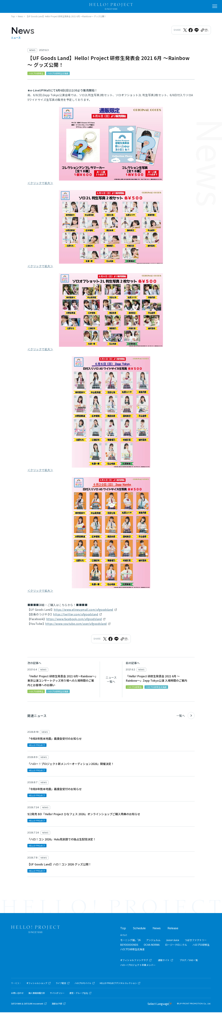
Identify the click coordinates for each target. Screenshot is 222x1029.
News (157, 928)
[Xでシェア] (185, 30)
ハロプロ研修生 (201, 944)
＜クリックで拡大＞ (40, 183)
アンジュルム (153, 940)
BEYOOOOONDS (129, 944)
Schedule (139, 928)
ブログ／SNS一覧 (189, 960)
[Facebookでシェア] (191, 30)
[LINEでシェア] (196, 30)
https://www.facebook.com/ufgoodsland (74, 619)
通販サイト (164, 960)
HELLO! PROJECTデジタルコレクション (118, 983)
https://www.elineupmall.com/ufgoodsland (83, 609)
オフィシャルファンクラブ (134, 960)
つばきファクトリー (196, 940)
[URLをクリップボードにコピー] (204, 30)
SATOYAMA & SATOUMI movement (27, 1003)
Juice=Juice (172, 940)
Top (123, 928)
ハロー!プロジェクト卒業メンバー (138, 965)
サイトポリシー (57, 993)
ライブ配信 (61, 983)
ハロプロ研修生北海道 (132, 949)
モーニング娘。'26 (130, 940)
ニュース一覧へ (111, 679)
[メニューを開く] (215, 6)
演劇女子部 (57, 1003)
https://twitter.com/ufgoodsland (75, 614)
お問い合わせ (17, 993)
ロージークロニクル (176, 944)
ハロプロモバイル (83, 983)
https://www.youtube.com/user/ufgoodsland (76, 624)
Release (173, 928)
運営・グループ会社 (78, 993)
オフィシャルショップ (36, 983)
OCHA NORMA (152, 944)
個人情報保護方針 (36, 993)
